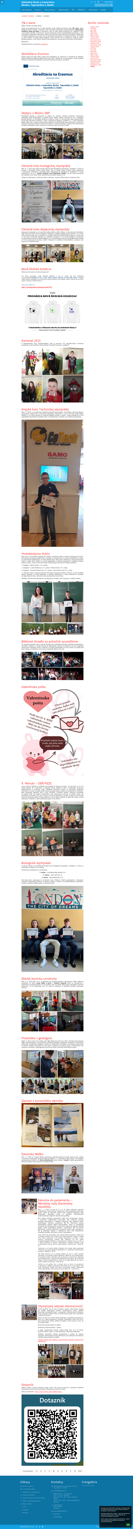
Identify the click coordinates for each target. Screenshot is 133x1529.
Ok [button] (128, 1524)
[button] (98, 1)
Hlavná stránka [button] (27, 10)
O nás (24, 1507)
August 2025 (94, 46)
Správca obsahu (28, 1486)
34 (58, 1471)
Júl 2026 (93, 28)
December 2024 (95, 60)
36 (66, 1471)
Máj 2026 (93, 32)
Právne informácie (29, 1495)
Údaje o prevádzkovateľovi (31, 1501)
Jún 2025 (93, 50)
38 (75, 1471)
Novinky (46, 16)
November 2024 (95, 61)
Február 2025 (94, 56)
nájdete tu (44, 44)
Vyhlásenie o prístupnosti (31, 1492)
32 (49, 1471)
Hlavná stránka (28, 16)
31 (45, 1471)
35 (62, 1471)
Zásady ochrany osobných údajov (34, 1498)
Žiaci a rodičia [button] (49, 10)
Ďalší (80, 1471)
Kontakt (25, 1510)
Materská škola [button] (64, 10)
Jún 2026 (93, 30)
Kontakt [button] (103, 10)
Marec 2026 (94, 35)
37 (70, 1471)
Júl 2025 (93, 48)
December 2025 (95, 40)
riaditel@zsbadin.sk (60, 1491)
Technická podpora (29, 1489)
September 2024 (95, 65)
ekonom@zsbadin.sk (60, 1511)
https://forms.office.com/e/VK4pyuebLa (48, 1392)
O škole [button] (37, 10)
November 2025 (95, 42)
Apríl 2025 (93, 53)
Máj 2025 (93, 51)
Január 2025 (94, 58)
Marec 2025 (94, 55)
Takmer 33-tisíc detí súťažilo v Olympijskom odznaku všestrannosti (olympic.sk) (60, 1340)
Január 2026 (94, 38)
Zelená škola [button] (93, 10)
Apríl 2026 (93, 33)
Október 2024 (94, 63)
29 (36, 1471)
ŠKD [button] (73, 10)
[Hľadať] (112, 5)
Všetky (92, 66)
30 (41, 1471)
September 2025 (95, 45)
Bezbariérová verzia (28, 1527)
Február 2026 (94, 37)
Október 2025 (94, 43)
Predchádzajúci (28, 1471)
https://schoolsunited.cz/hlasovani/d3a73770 (37, 287)
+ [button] (92, 2)
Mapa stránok (27, 1504)
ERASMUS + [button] (82, 10)
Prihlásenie (109, 2)
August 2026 (94, 27)
